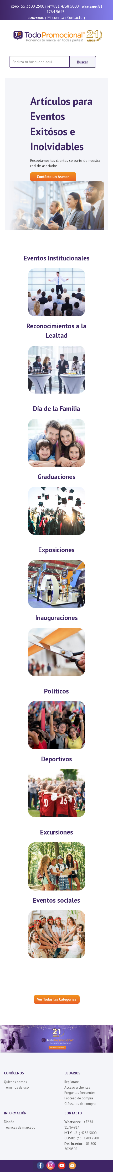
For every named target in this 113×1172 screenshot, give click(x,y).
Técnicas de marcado (19, 1127)
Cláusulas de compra (80, 1103)
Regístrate (71, 1082)
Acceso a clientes (77, 1087)
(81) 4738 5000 (85, 1133)
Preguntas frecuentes (79, 1092)
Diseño (9, 1122)
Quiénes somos (15, 1082)
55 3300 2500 (32, 6)
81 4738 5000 (67, 6)
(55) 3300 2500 (88, 1138)
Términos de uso (16, 1087)
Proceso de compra (78, 1098)
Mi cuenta (56, 17)
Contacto (75, 17)
